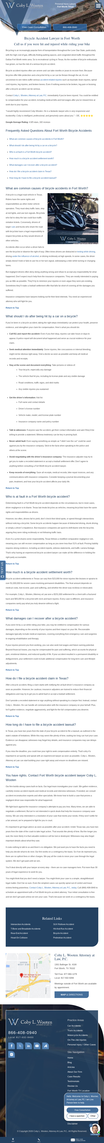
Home (70, 1058)
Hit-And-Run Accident (63, 929)
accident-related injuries (51, 80)
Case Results (73, 1076)
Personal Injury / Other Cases (81, 1044)
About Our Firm (74, 1072)
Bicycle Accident (60, 933)
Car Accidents (74, 1026)
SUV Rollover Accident (63, 924)
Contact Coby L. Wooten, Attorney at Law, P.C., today (52, 888)
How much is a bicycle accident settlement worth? (31, 158)
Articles (71, 1067)
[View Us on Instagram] (11, 1054)
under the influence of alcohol (25, 256)
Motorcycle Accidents (77, 1035)
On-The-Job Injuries (76, 1040)
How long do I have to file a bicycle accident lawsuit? (33, 178)
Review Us (72, 1086)
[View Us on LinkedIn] (28, 1046)
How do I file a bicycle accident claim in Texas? (30, 171)
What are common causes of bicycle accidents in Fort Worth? (36, 139)
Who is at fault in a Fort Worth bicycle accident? (30, 152)
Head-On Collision (19, 938)
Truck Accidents (75, 1030)
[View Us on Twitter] (20, 1046)
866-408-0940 (70, 27)
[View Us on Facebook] (11, 1046)
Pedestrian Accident (62, 938)
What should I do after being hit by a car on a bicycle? (33, 145)
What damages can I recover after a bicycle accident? (33, 165)
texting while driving (86, 252)
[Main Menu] (98, 6)
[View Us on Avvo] (45, 1046)
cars (13, 227)
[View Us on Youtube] (37, 1046)
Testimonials (73, 1081)
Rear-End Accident (19, 933)
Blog (69, 1062)
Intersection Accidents (20, 924)
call (39, 1141)
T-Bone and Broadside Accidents (25, 929)
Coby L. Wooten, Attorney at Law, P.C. (30, 95)
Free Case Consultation (34, 27)
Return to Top (12, 308)
